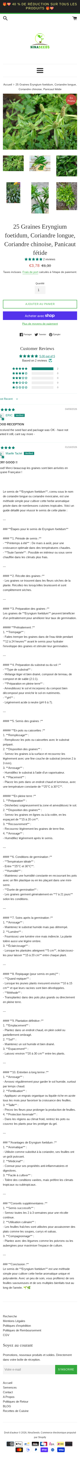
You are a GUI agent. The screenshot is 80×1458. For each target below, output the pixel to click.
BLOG (7, 1406)
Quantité (40, 283)
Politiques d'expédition (17, 1325)
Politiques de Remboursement (22, 1330)
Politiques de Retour (15, 1401)
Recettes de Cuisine (16, 1411)
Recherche (10, 1316)
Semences (10, 1387)
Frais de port (30, 272)
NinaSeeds (34, 1432)
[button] (34, 259)
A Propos (9, 1396)
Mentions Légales (14, 1321)
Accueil (7, 1382)
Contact (8, 1392)
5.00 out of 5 (47, 356)
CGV (6, 1335)
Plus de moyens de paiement (40, 323)
